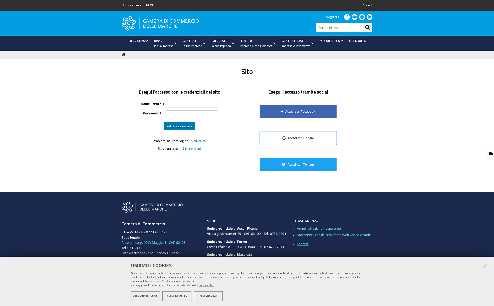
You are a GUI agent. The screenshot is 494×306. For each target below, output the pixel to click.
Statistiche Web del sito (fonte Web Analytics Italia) (334, 234)
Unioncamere (131, 5)
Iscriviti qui (193, 148)
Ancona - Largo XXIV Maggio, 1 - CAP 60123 (154, 242)
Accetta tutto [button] (177, 296)
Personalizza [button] (208, 296)
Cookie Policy (206, 285)
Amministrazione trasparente (319, 228)
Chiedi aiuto (197, 140)
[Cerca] (367, 27)
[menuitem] (136, 41)
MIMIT (150, 5)
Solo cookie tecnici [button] (145, 296)
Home (124, 54)
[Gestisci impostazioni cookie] (490, 153)
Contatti (303, 243)
